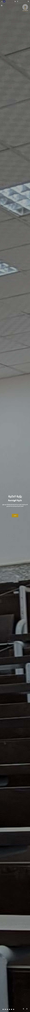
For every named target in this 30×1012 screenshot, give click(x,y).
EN (1, 1)
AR (4, 1)
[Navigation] (1, 5)
